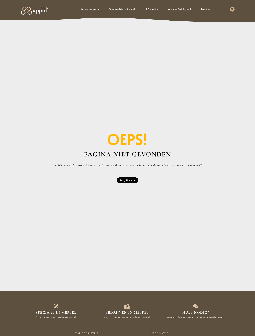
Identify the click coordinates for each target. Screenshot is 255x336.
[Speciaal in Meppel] (56, 306)
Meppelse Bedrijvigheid (179, 9)
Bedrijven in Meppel (127, 312)
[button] (232, 9)
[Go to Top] (245, 316)
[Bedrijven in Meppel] (127, 306)
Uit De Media (151, 9)
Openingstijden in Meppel (122, 9)
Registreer (206, 9)
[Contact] (195, 306)
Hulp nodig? (195, 312)
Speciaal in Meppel (56, 312)
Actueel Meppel (89, 9)
